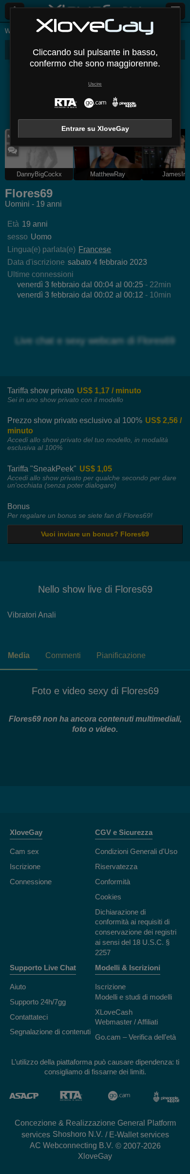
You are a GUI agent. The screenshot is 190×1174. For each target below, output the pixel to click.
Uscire (95, 83)
